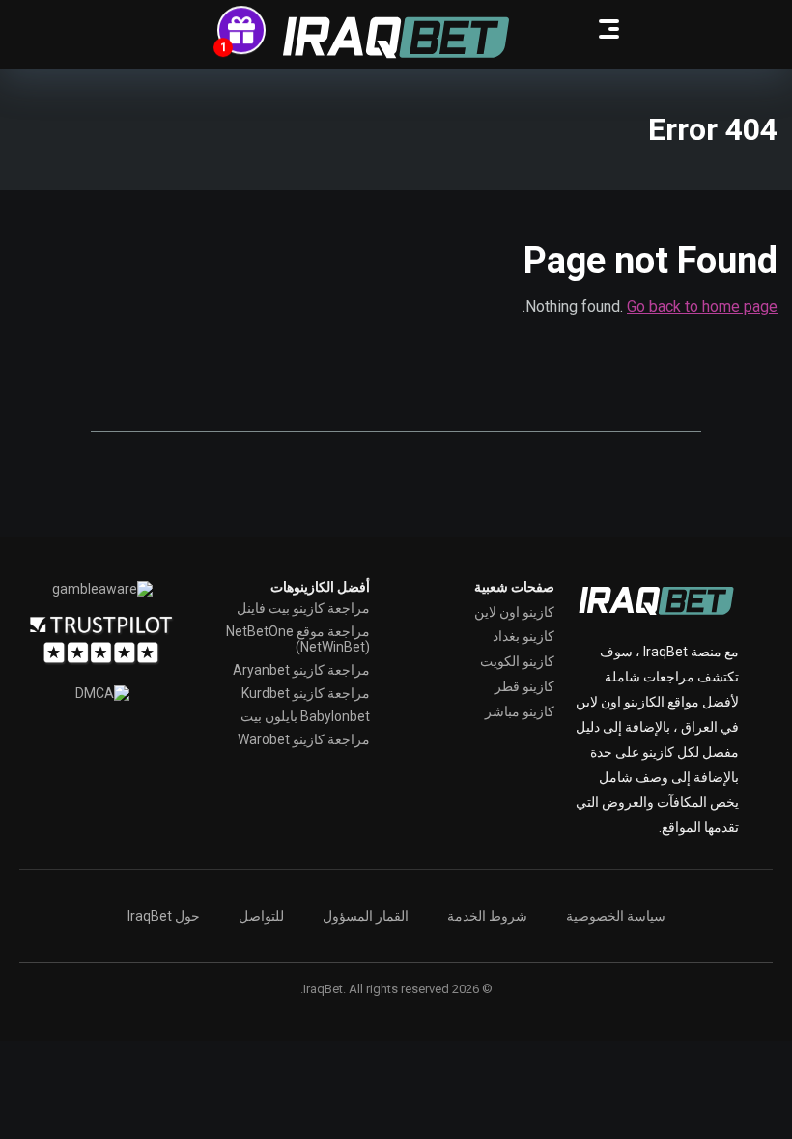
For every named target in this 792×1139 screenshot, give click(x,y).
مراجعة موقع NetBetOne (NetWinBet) (298, 639)
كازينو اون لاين (514, 612)
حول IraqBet (163, 916)
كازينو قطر (524, 686)
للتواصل (261, 916)
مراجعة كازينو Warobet (304, 739)
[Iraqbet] (396, 38)
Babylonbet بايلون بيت (305, 716)
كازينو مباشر (519, 711)
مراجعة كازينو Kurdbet (305, 693)
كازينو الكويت (517, 661)
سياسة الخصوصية (615, 916)
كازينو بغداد (523, 636)
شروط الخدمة (487, 916)
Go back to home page (702, 306)
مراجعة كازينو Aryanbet (301, 670)
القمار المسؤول (366, 916)
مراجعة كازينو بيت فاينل (303, 608)
